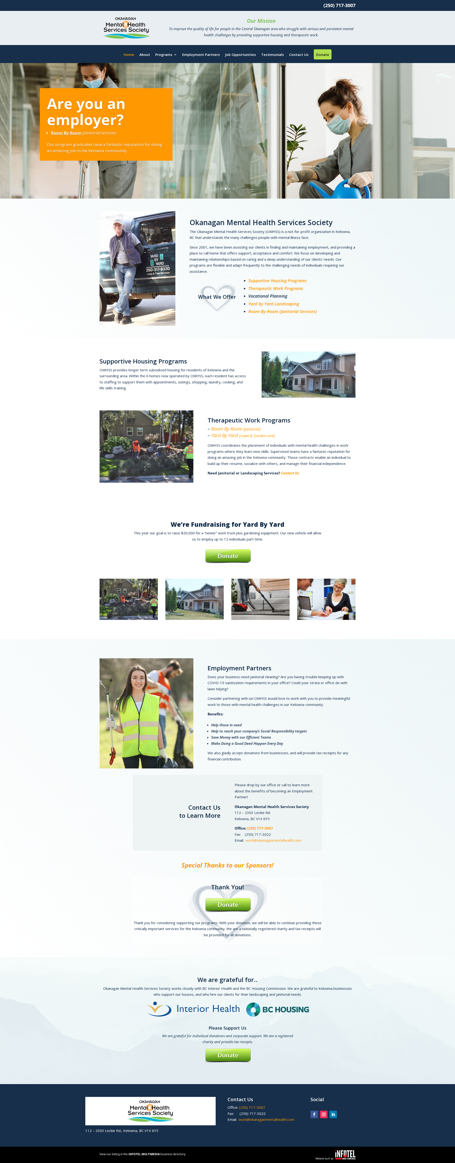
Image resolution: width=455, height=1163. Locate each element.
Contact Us (299, 55)
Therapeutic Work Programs (275, 288)
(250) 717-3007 (260, 828)
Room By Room (236, 429)
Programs (163, 55)
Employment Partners (201, 55)
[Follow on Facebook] (314, 1114)
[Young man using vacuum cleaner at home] (260, 618)
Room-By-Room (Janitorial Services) (282, 311)
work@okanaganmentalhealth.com (273, 840)
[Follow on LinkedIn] (333, 1114)
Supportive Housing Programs (277, 280)
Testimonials (272, 55)
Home (129, 55)
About (144, 55)
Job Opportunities (240, 55)
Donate (322, 54)
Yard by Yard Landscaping (273, 304)
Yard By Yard (243, 435)
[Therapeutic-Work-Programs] (129, 618)
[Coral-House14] (194, 618)
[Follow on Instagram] (324, 1114)
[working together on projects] (326, 618)
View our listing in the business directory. (143, 1154)
